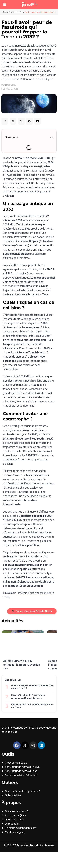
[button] (4, 121)
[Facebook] (17, 745)
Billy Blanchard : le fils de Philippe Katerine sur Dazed (32, 706)
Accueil (6, 12)
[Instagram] (33, 745)
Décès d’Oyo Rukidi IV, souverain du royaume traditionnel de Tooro (29, 696)
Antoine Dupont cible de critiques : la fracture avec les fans (21, 664)
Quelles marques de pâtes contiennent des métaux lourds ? (32, 687)
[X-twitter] (25, 745)
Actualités (17, 12)
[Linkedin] (41, 745)
